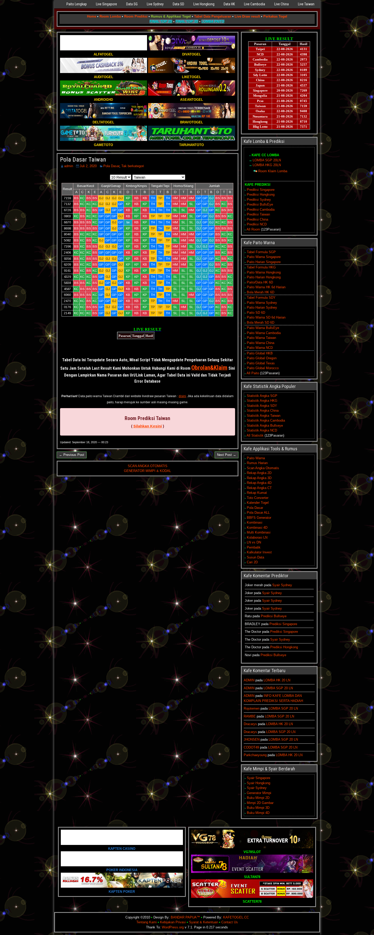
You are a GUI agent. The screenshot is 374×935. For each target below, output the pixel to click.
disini (182, 396)
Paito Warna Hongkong (264, 272)
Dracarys (250, 724)
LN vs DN (254, 542)
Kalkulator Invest (259, 552)
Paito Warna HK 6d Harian (266, 287)
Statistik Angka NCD (262, 430)
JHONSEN (252, 739)
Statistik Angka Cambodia (266, 420)
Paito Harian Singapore (264, 262)
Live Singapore (106, 4)
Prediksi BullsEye (260, 204)
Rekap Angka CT (259, 488)
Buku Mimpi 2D (258, 798)
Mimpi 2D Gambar (260, 803)
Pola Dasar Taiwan (83, 159)
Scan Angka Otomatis (263, 468)
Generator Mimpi (259, 793)
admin (68, 166)
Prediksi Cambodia (261, 209)
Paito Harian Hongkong (264, 277)
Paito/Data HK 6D (260, 282)
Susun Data (255, 557)
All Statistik (255, 435)
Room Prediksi (136, 16)
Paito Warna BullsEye (263, 328)
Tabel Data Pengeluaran (212, 16)
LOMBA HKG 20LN (267, 165)
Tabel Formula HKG (261, 267)
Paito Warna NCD (260, 348)
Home (91, 16)
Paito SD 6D (256, 312)
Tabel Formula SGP (261, 252)
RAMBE (250, 716)
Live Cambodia (254, 4)
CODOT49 (251, 747)
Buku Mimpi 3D (258, 808)
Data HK (229, 4)
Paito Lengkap (76, 4)
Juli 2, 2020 (88, 166)
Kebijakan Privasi (173, 922)
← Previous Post (71, 455)
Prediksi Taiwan (258, 214)
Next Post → (226, 455)
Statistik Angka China (263, 410)
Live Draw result (247, 16)
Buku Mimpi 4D (258, 813)
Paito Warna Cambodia (264, 333)
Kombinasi (254, 522)
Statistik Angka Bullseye (265, 425)
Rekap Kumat (257, 493)
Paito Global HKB (260, 353)
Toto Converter (257, 498)
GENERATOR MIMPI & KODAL (147, 471)
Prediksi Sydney (259, 200)
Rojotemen (252, 708)
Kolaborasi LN (257, 537)
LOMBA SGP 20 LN (278, 688)
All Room (253, 229)
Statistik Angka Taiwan (263, 416)
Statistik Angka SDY (262, 406)
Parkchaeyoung (255, 755)
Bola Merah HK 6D (260, 292)
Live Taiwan (306, 4)
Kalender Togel (258, 503)
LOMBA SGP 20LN (267, 160)
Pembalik (254, 547)
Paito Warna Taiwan (261, 338)
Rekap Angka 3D (259, 478)
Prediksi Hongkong (261, 194)
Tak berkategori (132, 166)
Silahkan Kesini (147, 426)
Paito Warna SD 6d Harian (266, 317)
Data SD (178, 4)
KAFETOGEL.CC (236, 917)
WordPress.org (173, 927)
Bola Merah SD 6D (260, 322)
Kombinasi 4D (257, 527)
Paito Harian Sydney (262, 307)
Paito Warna (256, 458)
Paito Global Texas (261, 363)
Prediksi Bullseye (273, 616)
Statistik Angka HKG (262, 400)
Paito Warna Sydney (262, 303)
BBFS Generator (259, 518)
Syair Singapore (258, 778)
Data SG (132, 4)
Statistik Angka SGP (262, 396)
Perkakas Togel (275, 16)
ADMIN (249, 680)
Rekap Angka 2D (259, 473)
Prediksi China (257, 219)
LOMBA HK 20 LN (277, 680)
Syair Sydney (282, 585)
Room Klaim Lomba (272, 171)
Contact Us (229, 922)
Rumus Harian (257, 463)
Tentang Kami (146, 922)
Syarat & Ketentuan (203, 922)
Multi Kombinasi (258, 532)
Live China (281, 4)
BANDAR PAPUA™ (185, 917)
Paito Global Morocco (263, 368)
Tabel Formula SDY (261, 297)
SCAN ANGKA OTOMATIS (147, 466)
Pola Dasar (111, 166)
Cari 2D (252, 562)
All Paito (253, 373)
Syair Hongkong (258, 783)
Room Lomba (110, 16)
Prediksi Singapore (261, 190)
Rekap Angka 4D (259, 483)
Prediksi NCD (257, 224)
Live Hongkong (203, 4)
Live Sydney (155, 4)
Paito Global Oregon (262, 358)
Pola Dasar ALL (258, 512)
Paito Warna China (260, 343)
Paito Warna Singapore (264, 257)
